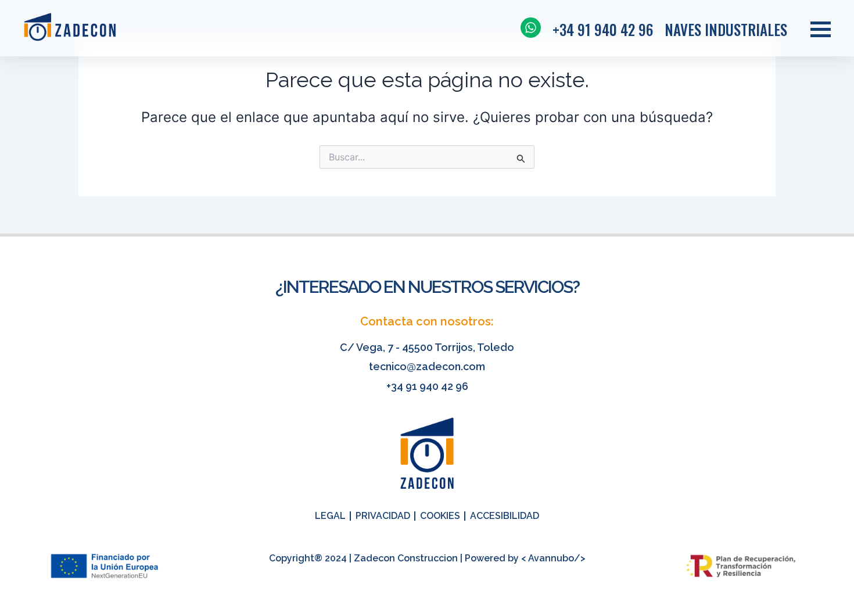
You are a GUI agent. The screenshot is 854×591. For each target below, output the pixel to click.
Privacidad (383, 515)
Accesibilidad (504, 515)
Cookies (440, 515)
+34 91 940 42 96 (427, 386)
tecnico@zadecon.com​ (427, 366)
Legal (330, 515)
